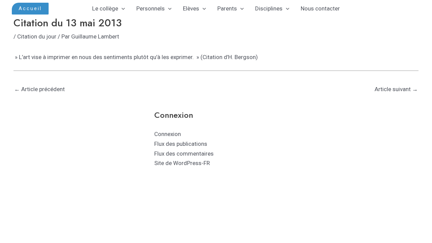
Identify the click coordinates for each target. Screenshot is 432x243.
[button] (30, 9)
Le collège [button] (105, 8)
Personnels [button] (150, 8)
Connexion (167, 134)
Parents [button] (227, 8)
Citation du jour (36, 36)
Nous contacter (320, 8)
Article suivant (396, 89)
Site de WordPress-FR (182, 163)
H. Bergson (242, 57)
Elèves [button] (191, 8)
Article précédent (39, 89)
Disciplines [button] (268, 8)
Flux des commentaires (184, 153)
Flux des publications (180, 143)
